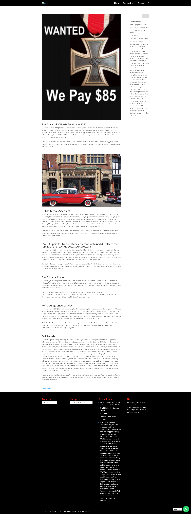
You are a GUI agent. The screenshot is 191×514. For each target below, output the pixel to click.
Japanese (53, 137)
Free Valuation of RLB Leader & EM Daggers (80, 311)
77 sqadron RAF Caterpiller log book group (74, 217)
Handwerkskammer (65, 250)
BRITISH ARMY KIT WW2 (63, 221)
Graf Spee (54, 132)
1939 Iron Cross (63, 342)
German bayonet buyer (68, 359)
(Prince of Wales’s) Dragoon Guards (95, 340)
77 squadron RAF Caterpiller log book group (103, 217)
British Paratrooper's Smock (90, 221)
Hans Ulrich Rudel (63, 132)
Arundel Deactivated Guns (87, 342)
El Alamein (101, 351)
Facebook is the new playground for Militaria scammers (65, 354)
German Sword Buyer (72, 130)
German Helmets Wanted (95, 128)
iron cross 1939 (81, 257)
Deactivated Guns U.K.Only (70, 351)
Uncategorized (61, 137)
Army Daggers (74, 342)
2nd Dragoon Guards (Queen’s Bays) (71, 214)
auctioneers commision (60, 344)
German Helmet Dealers (66, 361)
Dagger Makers (90, 349)
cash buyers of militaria (86, 347)
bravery (51, 221)
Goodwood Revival (109, 130)
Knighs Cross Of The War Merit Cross (54, 285)
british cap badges (97, 344)
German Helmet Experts (78, 128)
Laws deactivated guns (82, 259)
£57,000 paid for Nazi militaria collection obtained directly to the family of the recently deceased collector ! (80, 245)
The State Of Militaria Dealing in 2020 (64, 124)
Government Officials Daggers (78, 363)
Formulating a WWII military (51, 356)
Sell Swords (48, 336)
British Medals (76, 221)
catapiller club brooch (76, 309)
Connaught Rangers (48, 224)
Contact (141, 3)
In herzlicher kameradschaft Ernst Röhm (103, 135)
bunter (46, 128)
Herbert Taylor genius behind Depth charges (104, 250)
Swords (66, 370)
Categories (127, 3)
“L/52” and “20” (110, 214)
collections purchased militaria (110, 221)
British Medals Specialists (56, 211)
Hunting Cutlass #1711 (55, 135)
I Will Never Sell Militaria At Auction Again (76, 135)
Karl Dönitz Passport (110, 257)
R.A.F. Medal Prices (53, 277)
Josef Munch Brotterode (95, 257)
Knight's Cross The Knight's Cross (63, 259)
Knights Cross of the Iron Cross (99, 285)
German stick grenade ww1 (55, 130)
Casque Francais (63, 309)
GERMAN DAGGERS (98, 359)
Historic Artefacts (60, 224)
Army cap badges (69, 219)
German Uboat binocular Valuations (90, 130)
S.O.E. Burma (134, 36)
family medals (108, 354)
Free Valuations (101, 311)
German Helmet (64, 128)
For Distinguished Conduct (57, 305)
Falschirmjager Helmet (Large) (93, 354)
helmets (87, 250)
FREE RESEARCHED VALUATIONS (71, 356)
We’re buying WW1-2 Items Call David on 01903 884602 (110, 403)
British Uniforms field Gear (64, 347)
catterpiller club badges (76, 349)
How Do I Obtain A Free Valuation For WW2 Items (82, 252)
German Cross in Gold (84, 359)
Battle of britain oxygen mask (101, 219)
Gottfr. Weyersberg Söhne (66, 281)
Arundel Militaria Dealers (105, 342)
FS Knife (109, 311)
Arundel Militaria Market (83, 219)
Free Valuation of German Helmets (94, 356)
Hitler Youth (61, 252)
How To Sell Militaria (100, 224)
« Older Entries (46, 388)
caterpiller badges (105, 309)
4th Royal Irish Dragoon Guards (94, 214)
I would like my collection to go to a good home (74, 226)
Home (117, 3)
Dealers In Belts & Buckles (88, 351)
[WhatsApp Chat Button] (186, 509)
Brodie (76, 347)
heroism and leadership (77, 132)
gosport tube (46, 132)
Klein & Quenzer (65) (113, 283)
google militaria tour (110, 361)
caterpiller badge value (91, 309)
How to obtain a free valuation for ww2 (98, 132)
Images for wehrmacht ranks (66, 257)
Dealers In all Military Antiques (139, 39)
